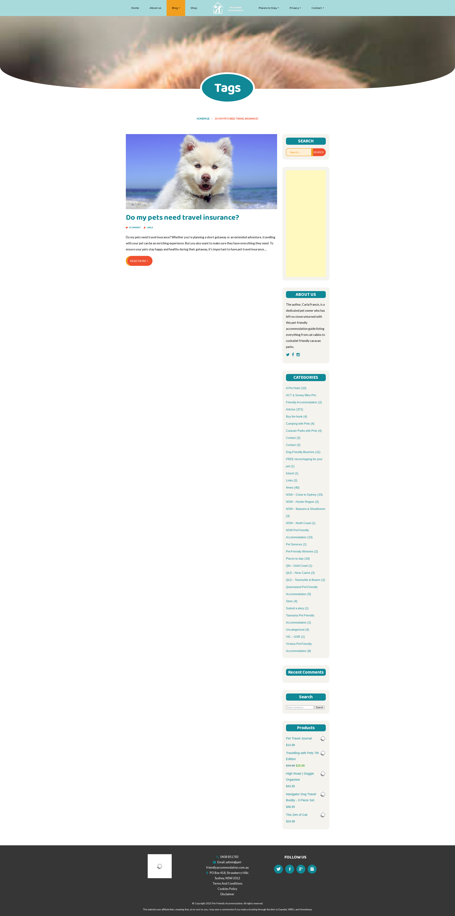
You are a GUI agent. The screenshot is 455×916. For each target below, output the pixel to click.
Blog (175, 8)
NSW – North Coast (298, 523)
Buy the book (294, 416)
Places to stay (295, 558)
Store (289, 601)
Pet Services (294, 544)
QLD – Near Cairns (298, 572)
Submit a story (295, 608)
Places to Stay (268, 8)
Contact (317, 8)
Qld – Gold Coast (297, 565)
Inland (290, 473)
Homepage (203, 118)
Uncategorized (295, 629)
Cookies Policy (227, 889)
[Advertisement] (306, 223)
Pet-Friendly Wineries (299, 551)
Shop (194, 8)
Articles (290, 409)
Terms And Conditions (227, 883)
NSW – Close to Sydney (301, 494)
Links (289, 480)
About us (155, 8)
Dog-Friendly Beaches (300, 452)
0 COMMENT (135, 227)
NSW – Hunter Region (300, 501)
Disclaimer (227, 894)
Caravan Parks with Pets (301, 430)
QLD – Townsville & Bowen (303, 579)
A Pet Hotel (293, 388)
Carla (150, 227)
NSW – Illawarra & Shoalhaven (305, 508)
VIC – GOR (293, 636)
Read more (138, 260)
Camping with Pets (298, 423)
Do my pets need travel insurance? (182, 217)
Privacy (294, 8)
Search (319, 707)
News (289, 487)
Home (135, 8)
